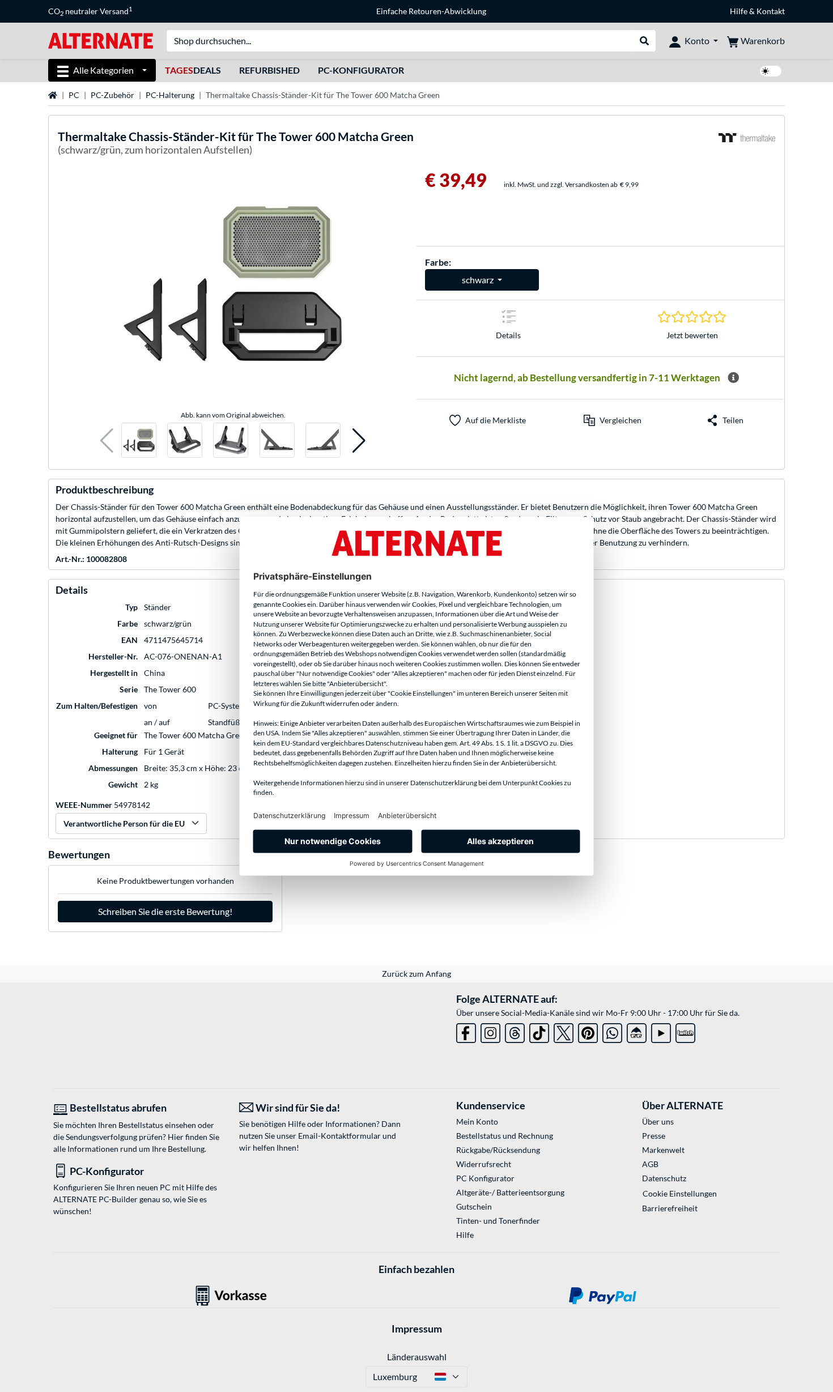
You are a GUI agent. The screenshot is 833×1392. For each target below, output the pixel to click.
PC (74, 95)
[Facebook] (466, 1031)
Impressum (417, 1328)
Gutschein (474, 1206)
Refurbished (269, 70)
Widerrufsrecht (483, 1164)
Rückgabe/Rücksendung (498, 1150)
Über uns (658, 1121)
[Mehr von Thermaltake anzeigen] (747, 144)
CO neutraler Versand (90, 11)
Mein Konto (477, 1121)
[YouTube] (661, 1031)
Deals (193, 70)
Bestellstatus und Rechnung (504, 1135)
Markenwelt (663, 1150)
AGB (650, 1164)
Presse (653, 1135)
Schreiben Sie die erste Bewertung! (165, 911)
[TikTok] (539, 1031)
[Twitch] (685, 1031)
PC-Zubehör (112, 95)
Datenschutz (664, 1178)
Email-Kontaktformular (339, 1135)
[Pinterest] (588, 1031)
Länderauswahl (417, 1356)
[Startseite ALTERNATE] (100, 40)
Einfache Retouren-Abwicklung (431, 11)
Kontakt (770, 11)
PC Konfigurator (485, 1178)
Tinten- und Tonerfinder (498, 1220)
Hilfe (738, 11)
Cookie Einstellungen (680, 1193)
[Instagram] (490, 1031)
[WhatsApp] (612, 1031)
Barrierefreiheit (670, 1208)
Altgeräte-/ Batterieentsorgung (510, 1192)
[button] (106, 440)
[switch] (770, 71)
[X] (563, 1031)
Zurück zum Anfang (416, 973)
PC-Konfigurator (361, 70)
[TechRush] (637, 1031)
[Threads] (515, 1031)
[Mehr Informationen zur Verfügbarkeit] (733, 378)
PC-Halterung (170, 95)
